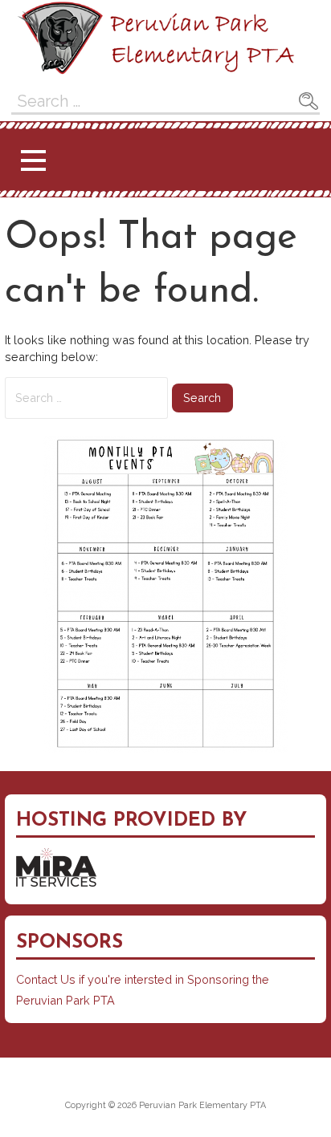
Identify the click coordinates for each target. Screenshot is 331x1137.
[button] (33, 160)
